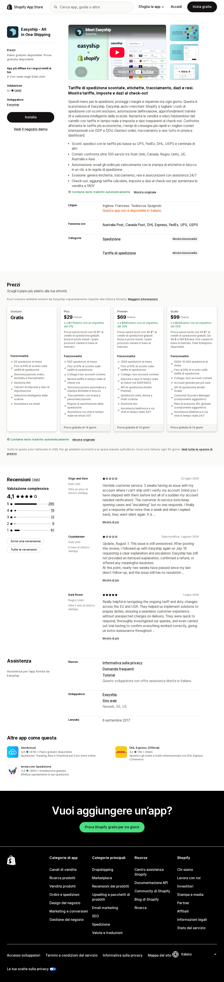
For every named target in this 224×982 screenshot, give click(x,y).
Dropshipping (102, 870)
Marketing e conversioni (68, 911)
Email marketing (105, 908)
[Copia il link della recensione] (90, 478)
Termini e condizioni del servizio (72, 955)
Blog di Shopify (147, 899)
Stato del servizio (191, 928)
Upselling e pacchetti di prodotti (111, 897)
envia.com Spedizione (36, 766)
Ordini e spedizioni (64, 895)
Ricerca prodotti (62, 878)
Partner (183, 903)
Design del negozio (64, 903)
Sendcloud (28, 747)
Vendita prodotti (62, 886)
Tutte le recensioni (24, 549)
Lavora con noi (189, 878)
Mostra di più (111, 522)
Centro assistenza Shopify (149, 872)
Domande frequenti (118, 669)
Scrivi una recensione (26, 541)
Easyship (13, 104)
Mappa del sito (159, 955)
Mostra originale (145, 192)
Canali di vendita (63, 870)
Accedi (176, 7)
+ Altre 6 (184, 71)
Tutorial (109, 675)
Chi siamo (185, 870)
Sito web (110, 701)
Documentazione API (151, 883)
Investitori (185, 886)
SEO (95, 916)
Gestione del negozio (66, 920)
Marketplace (102, 878)
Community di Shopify (152, 891)
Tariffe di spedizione (119, 253)
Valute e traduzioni (107, 933)
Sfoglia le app (149, 7)
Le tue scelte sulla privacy (28, 969)
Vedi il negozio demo (30, 129)
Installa (31, 117)
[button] (57, 752)
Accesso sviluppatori (23, 955)
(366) (17, 90)
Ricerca (141, 908)
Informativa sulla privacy (122, 663)
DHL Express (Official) (144, 747)
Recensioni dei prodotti (110, 886)
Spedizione (112, 239)
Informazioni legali (192, 920)
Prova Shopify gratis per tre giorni (112, 827)
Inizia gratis (202, 7)
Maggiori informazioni (143, 299)
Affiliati (183, 911)
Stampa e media (190, 895)
